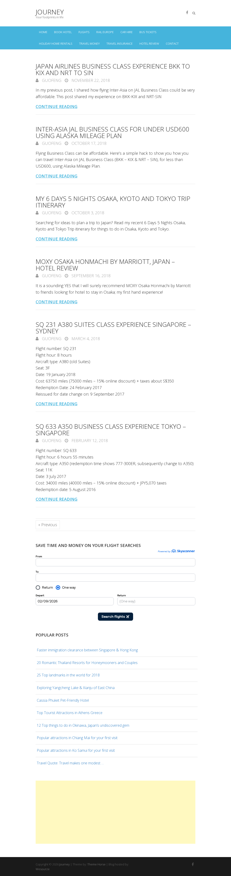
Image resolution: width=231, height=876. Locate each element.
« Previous (47, 524)
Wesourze (43, 869)
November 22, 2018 (90, 80)
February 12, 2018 (89, 440)
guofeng (51, 80)
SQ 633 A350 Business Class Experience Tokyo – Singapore (111, 429)
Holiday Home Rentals (55, 43)
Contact (172, 43)
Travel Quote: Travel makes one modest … (70, 763)
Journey (50, 12)
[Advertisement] (115, 812)
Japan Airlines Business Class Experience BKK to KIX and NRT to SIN (113, 69)
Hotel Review (149, 43)
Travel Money (89, 43)
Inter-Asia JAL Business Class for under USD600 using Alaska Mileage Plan (112, 132)
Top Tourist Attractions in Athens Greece (69, 712)
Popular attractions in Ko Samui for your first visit (76, 750)
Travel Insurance (119, 43)
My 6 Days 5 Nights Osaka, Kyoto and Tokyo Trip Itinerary (113, 201)
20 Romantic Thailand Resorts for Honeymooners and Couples (87, 662)
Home (43, 32)
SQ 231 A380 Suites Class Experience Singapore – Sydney (113, 327)
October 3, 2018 (87, 212)
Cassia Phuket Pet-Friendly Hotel (63, 700)
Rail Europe (105, 32)
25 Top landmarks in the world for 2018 (68, 675)
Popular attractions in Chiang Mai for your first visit (77, 737)
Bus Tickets (148, 32)
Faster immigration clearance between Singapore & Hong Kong (87, 650)
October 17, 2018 (88, 143)
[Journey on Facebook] (187, 12)
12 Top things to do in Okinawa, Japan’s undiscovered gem (83, 725)
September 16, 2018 (90, 275)
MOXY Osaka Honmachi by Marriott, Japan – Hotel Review (105, 264)
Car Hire (126, 32)
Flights (84, 32)
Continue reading (56, 106)
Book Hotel (63, 32)
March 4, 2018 (85, 338)
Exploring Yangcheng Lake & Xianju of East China (76, 687)
